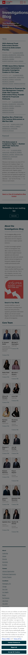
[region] (14, 631)
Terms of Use (17, 639)
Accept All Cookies (14, 652)
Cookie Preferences (14, 642)
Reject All (14, 647)
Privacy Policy (6, 639)
